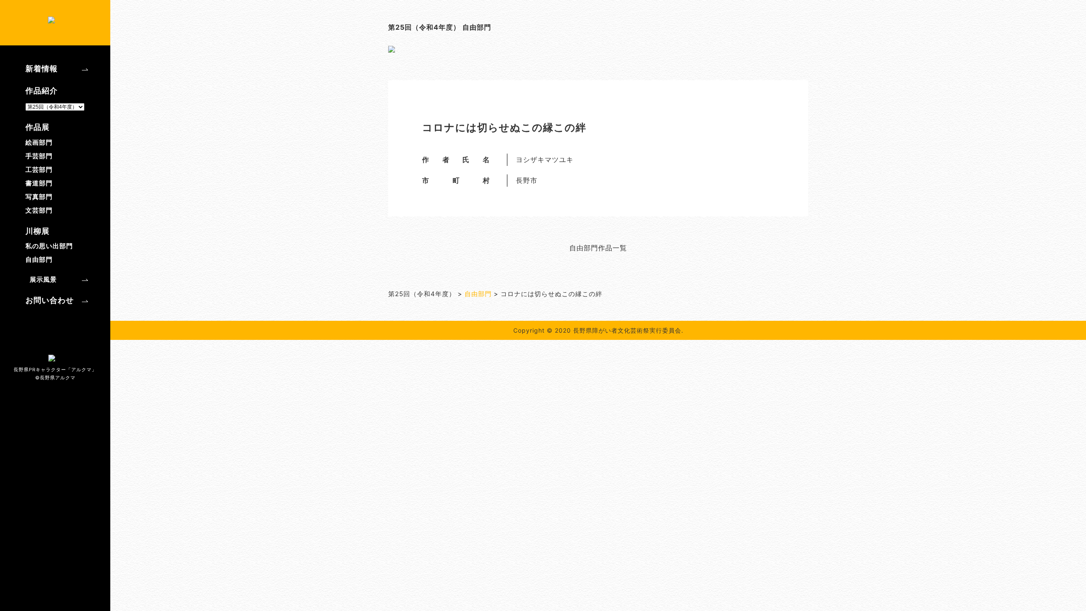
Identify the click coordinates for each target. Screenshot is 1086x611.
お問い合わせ (49, 300)
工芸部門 (39, 169)
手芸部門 (39, 156)
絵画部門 (39, 142)
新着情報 (41, 68)
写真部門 (39, 197)
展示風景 (43, 279)
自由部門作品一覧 (598, 248)
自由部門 (39, 259)
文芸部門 (39, 210)
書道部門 (39, 183)
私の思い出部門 (49, 246)
